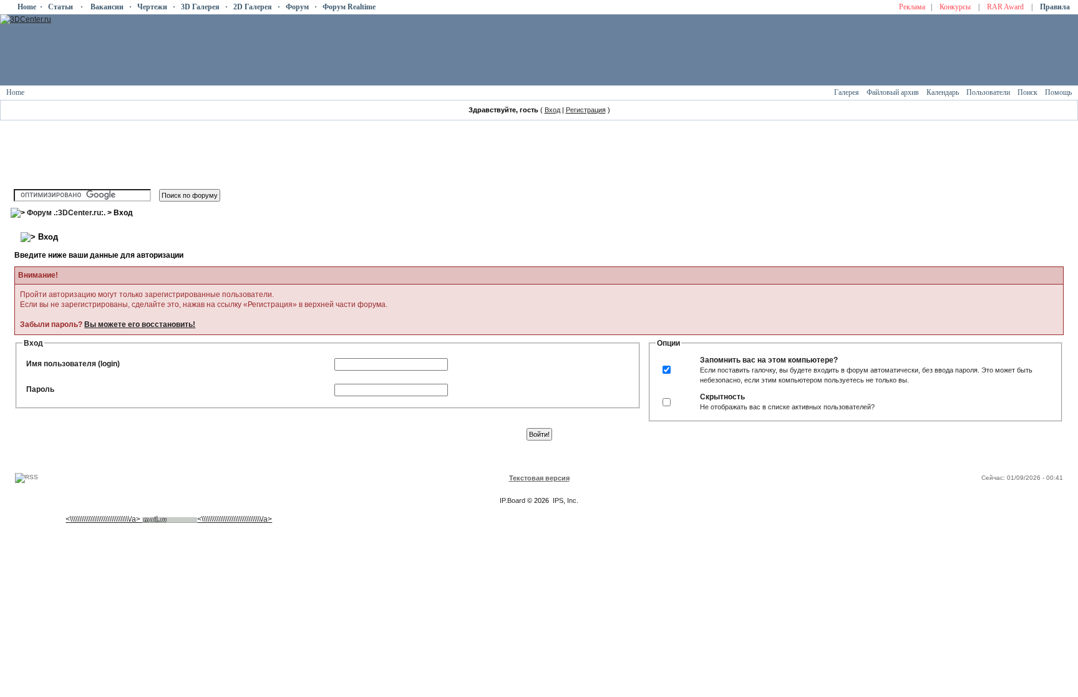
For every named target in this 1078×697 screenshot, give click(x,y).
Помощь (1058, 92)
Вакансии (107, 6)
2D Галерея (252, 6)
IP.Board (512, 500)
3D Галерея (200, 6)
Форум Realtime (349, 6)
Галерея (846, 92)
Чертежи (152, 6)
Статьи (60, 6)
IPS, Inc (564, 500)
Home (26, 6)
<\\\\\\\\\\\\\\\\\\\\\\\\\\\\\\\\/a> (103, 519)
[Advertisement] (240, 458)
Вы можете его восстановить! (139, 324)
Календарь (942, 92)
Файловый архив (893, 92)
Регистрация (586, 110)
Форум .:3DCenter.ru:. (66, 212)
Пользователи (988, 92)
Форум (297, 6)
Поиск (1027, 92)
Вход (552, 110)
